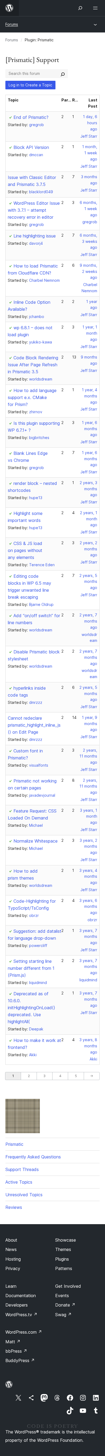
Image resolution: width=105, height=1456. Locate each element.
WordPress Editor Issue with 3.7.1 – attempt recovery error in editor (34, 210)
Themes (63, 1249)
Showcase (65, 1240)
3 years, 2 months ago (88, 846)
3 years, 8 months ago (88, 1045)
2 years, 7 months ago (88, 621)
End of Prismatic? (30, 117)
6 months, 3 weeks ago (88, 241)
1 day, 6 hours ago (90, 122)
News (11, 1249)
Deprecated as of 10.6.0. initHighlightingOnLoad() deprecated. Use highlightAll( (31, 1007)
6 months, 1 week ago (88, 208)
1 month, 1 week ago (89, 152)
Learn (10, 1286)
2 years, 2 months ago (88, 548)
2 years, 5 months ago (88, 581)
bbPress (16, 1351)
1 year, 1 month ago (89, 333)
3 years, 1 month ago (88, 816)
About (11, 1240)
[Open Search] (80, 8)
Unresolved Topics (24, 1194)
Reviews (13, 1207)
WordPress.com (23, 1332)
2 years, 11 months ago (88, 756)
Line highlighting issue (34, 236)
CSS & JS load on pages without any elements (25, 550)
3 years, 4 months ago (88, 876)
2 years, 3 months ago (88, 488)
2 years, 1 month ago (88, 518)
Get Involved (68, 1286)
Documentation (20, 1295)
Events (62, 1295)
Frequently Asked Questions (33, 1156)
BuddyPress (20, 1360)
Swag (63, 1314)
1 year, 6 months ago (89, 428)
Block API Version (31, 147)
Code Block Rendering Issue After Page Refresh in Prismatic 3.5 (33, 364)
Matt (12, 1341)
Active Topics (18, 1182)
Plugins (62, 1259)
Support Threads (22, 1169)
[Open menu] (96, 8)
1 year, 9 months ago (89, 723)
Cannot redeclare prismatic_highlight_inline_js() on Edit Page (34, 725)
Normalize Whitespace (35, 841)
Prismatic (14, 1144)
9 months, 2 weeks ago (88, 271)
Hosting (13, 1259)
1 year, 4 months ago (89, 395)
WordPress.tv (21, 1314)
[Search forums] (63, 73)
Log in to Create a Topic (30, 85)
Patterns (63, 1268)
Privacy (12, 1268)
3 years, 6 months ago (88, 906)
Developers (16, 1305)
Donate (65, 1305)
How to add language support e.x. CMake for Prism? (32, 397)
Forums (11, 24)
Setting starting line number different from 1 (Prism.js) (31, 968)
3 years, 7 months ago (88, 936)
